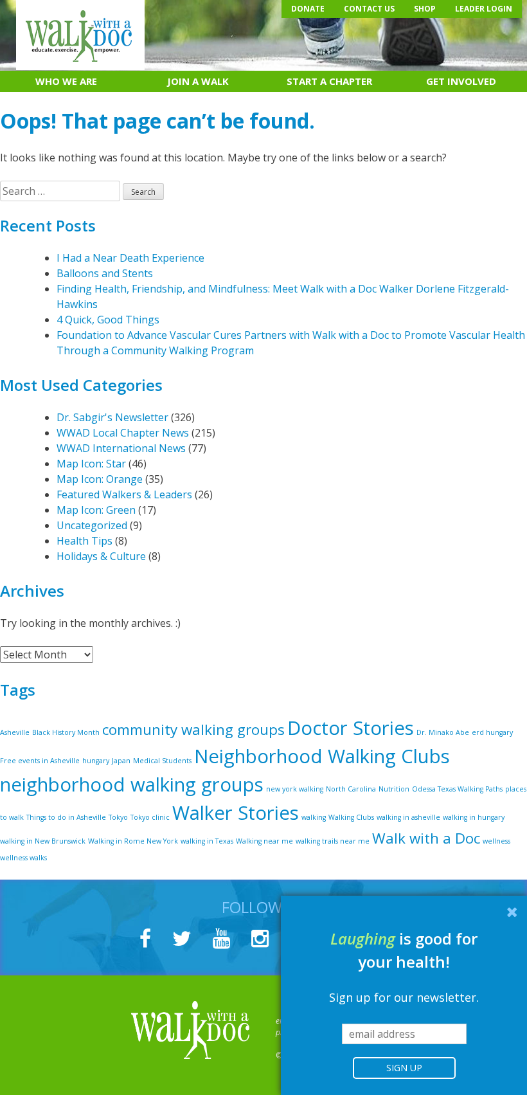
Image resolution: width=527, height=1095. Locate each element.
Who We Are (66, 81)
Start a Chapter (329, 81)
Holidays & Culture (101, 556)
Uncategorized (92, 525)
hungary (95, 760)
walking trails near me (333, 841)
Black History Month (66, 732)
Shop (425, 8)
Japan (121, 760)
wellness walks (23, 857)
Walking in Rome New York (133, 841)
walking (313, 817)
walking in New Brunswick (42, 841)
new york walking (294, 788)
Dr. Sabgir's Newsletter (112, 417)
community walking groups (193, 729)
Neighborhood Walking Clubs (322, 756)
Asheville (15, 732)
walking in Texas (207, 841)
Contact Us (369, 8)
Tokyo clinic (150, 817)
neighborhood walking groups (132, 784)
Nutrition (394, 788)
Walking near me (264, 841)
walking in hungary (474, 817)
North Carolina (351, 788)
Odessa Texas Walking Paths (457, 788)
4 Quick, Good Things (108, 319)
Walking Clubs (351, 817)
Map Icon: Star (91, 464)
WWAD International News (121, 448)
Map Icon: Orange (100, 479)
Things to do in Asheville (66, 817)
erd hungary (492, 732)
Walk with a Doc (426, 838)
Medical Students (162, 760)
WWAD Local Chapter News (123, 433)
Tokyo (118, 817)
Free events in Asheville (40, 760)
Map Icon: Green (96, 510)
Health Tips (84, 541)
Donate (308, 8)
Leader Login (483, 8)
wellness (496, 841)
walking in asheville (408, 817)
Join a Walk (198, 81)
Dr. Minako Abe (442, 732)
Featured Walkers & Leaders (124, 494)
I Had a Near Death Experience (130, 258)
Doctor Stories (350, 728)
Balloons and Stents (105, 273)
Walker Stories (235, 813)
